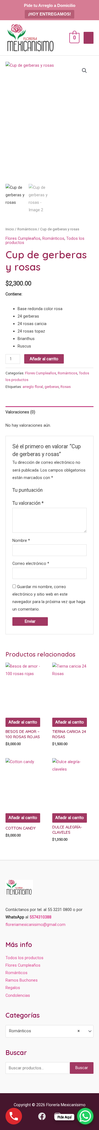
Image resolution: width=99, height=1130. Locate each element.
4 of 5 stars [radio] (65, 490)
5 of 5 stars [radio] (71, 490)
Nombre (21, 540)
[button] (84, 71)
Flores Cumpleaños (23, 238)
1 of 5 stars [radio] (47, 490)
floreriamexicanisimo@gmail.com (35, 924)
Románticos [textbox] (44, 1030)
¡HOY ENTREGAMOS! (49, 14)
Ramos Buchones (22, 980)
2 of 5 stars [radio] (53, 490)
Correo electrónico (30, 563)
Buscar (81, 1067)
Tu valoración (28, 503)
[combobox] (50, 1031)
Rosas (66, 387)
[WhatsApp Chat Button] (85, 1116)
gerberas (52, 387)
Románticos (27, 229)
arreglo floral (33, 387)
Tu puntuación (27, 490)
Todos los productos (24, 957)
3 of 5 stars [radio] (59, 490)
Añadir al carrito (44, 358)
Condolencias (18, 995)
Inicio (10, 229)
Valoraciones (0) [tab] (20, 412)
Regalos (13, 987)
